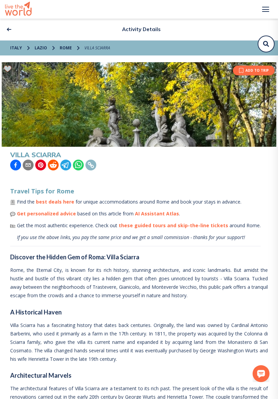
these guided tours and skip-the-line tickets (173, 225)
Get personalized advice (46, 213)
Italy (16, 48)
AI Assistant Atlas (157, 213)
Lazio (41, 48)
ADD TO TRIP (257, 70)
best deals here (55, 201)
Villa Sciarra (97, 48)
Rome (66, 48)
